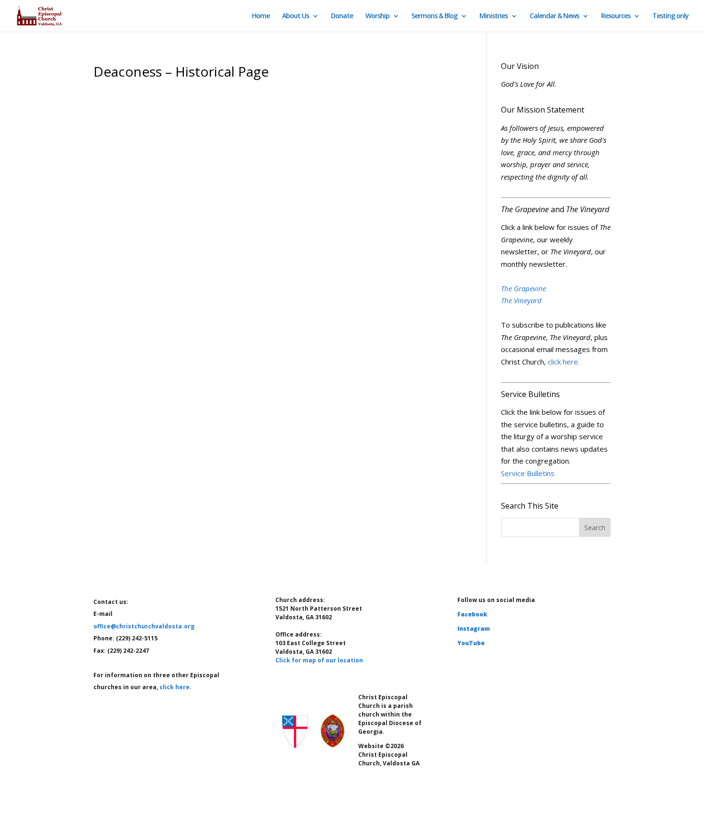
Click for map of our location (319, 660)
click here (174, 687)
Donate (342, 16)
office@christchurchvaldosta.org (143, 626)
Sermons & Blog (434, 16)
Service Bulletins (528, 473)
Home (261, 16)
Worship (377, 16)
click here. (563, 361)
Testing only (670, 16)
